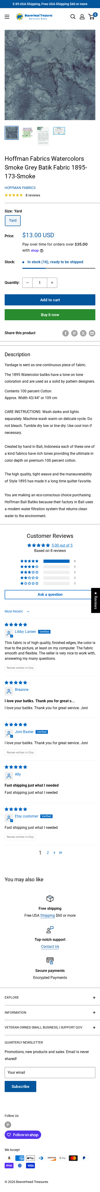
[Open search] (73, 16)
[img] (16, 624)
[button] (29, 561)
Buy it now (50, 314)
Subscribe (20, 1086)
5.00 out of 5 (62, 545)
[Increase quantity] (52, 283)
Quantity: (12, 282)
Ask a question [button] (50, 594)
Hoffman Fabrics (20, 188)
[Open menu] (7, 17)
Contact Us (50, 946)
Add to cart (50, 300)
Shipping (47, 915)
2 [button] (48, 852)
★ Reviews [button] (95, 600)
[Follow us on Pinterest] (8, 1125)
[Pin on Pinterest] (74, 333)
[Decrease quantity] (27, 283)
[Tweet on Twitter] (83, 333)
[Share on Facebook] (65, 333)
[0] (91, 16)
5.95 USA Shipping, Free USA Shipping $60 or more (50, 4)
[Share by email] (92, 333)
